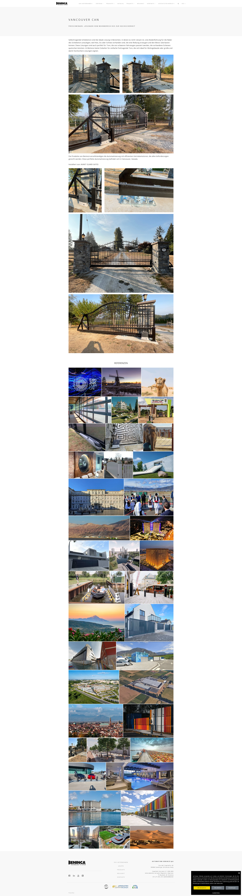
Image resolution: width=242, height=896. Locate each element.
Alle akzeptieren (201, 888)
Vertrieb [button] (99, 3)
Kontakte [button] (151, 3)
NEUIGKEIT (121, 873)
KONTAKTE (121, 877)
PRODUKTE (121, 870)
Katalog (121, 3)
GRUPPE (121, 866)
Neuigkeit (140, 3)
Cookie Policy (216, 893)
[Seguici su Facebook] (70, 876)
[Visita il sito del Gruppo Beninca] (83, 876)
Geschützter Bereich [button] (166, 3)
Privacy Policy (71, 892)
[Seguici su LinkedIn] (75, 876)
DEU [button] (183, 3)
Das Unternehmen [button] (85, 3)
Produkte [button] (110, 3)
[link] (61, 3)
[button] (178, 3)
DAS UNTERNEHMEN (121, 862)
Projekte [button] (130, 3)
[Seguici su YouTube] (79, 876)
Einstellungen (232, 888)
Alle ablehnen (217, 888)
